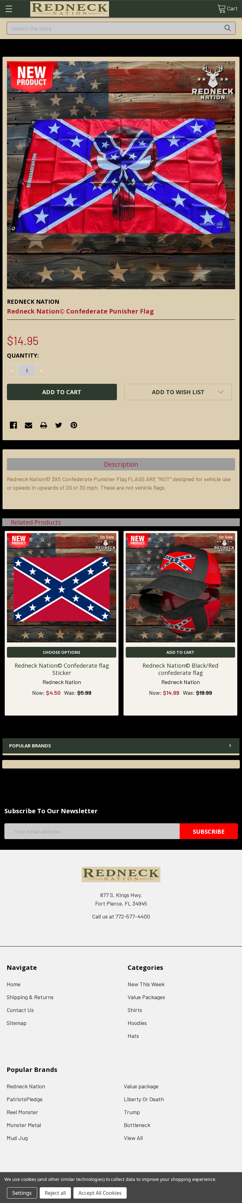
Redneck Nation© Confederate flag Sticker (61, 669)
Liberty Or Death (144, 1099)
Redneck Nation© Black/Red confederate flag (180, 669)
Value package (141, 1086)
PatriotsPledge (25, 1099)
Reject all (55, 1192)
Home (13, 984)
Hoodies (137, 1022)
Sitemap (16, 1022)
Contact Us (20, 1009)
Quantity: (23, 355)
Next (231, 522)
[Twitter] (58, 425)
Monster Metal (24, 1124)
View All (133, 1137)
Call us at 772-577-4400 (121, 916)
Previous (224, 522)
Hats (133, 1035)
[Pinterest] (73, 425)
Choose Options (61, 652)
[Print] (43, 425)
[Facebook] (13, 425)
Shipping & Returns (30, 996)
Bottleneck (137, 1124)
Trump (132, 1111)
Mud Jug (17, 1137)
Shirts (135, 1009)
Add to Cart (180, 652)
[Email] (28, 425)
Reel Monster (22, 1111)
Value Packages (146, 996)
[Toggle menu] (8, 8)
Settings (22, 1192)
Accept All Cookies (100, 1192)
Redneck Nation (26, 1086)
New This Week (146, 984)
